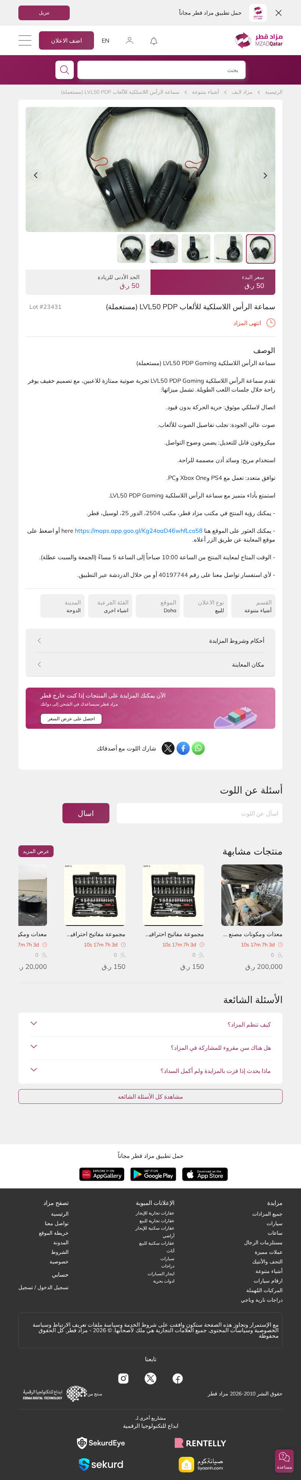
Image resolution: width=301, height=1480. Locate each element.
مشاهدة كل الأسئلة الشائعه (150, 1096)
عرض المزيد (36, 851)
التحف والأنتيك (267, 1261)
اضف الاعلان (66, 40)
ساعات (275, 1233)
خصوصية (59, 1261)
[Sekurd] (100, 1464)
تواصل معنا (57, 1223)
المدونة (61, 1242)
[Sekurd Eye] (100, 1443)
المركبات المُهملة (264, 1290)
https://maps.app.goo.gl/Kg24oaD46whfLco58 (139, 530)
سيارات (274, 1223)
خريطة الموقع (54, 1233)
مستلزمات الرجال (263, 1242)
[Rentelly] (200, 1443)
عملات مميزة (269, 1252)
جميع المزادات (267, 1213)
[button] (284, 1461)
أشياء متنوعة (205, 92)
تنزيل (44, 12)
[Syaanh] (200, 1465)
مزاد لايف (242, 92)
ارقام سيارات (268, 1280)
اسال (86, 813)
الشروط (60, 1252)
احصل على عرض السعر (71, 718)
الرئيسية (274, 92)
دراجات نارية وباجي (262, 1300)
